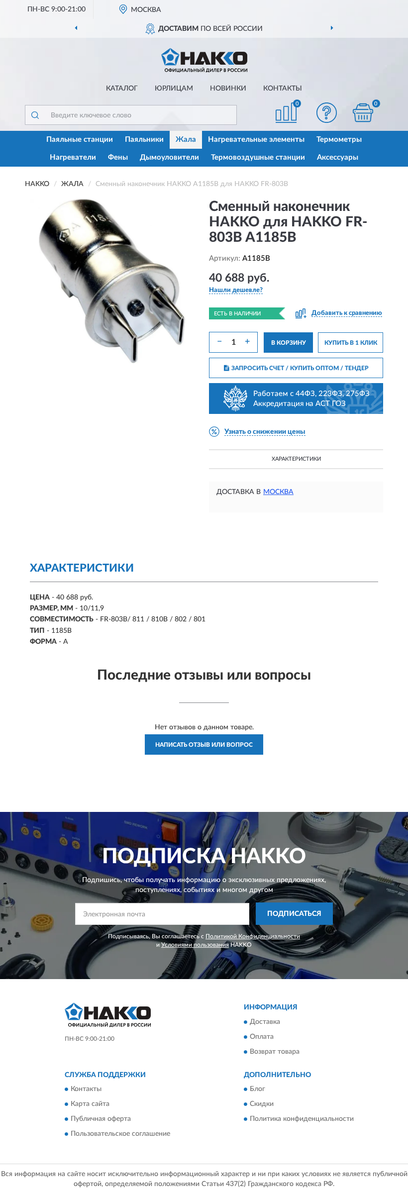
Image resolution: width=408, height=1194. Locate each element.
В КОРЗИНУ (288, 343)
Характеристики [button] (296, 459)
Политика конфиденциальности (302, 1118)
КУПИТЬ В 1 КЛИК (350, 343)
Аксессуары (337, 157)
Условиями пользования (195, 945)
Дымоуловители (169, 157)
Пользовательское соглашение (120, 1133)
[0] (363, 112)
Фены (118, 157)
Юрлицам (174, 88)
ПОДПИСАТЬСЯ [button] (294, 913)
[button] (327, 112)
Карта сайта (90, 1103)
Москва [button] (278, 492)
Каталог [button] (122, 88)
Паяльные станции (79, 139)
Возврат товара (275, 1051)
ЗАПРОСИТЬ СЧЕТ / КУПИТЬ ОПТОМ (300, 368)
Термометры (339, 139)
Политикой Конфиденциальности (252, 936)
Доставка (265, 1021)
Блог (257, 1089)
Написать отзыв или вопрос (204, 745)
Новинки (228, 88)
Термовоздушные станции (258, 157)
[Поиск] (35, 115)
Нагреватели (73, 157)
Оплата (262, 1036)
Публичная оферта (101, 1118)
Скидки (262, 1103)
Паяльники (144, 139)
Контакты (282, 88)
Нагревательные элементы (256, 139)
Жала (186, 139)
